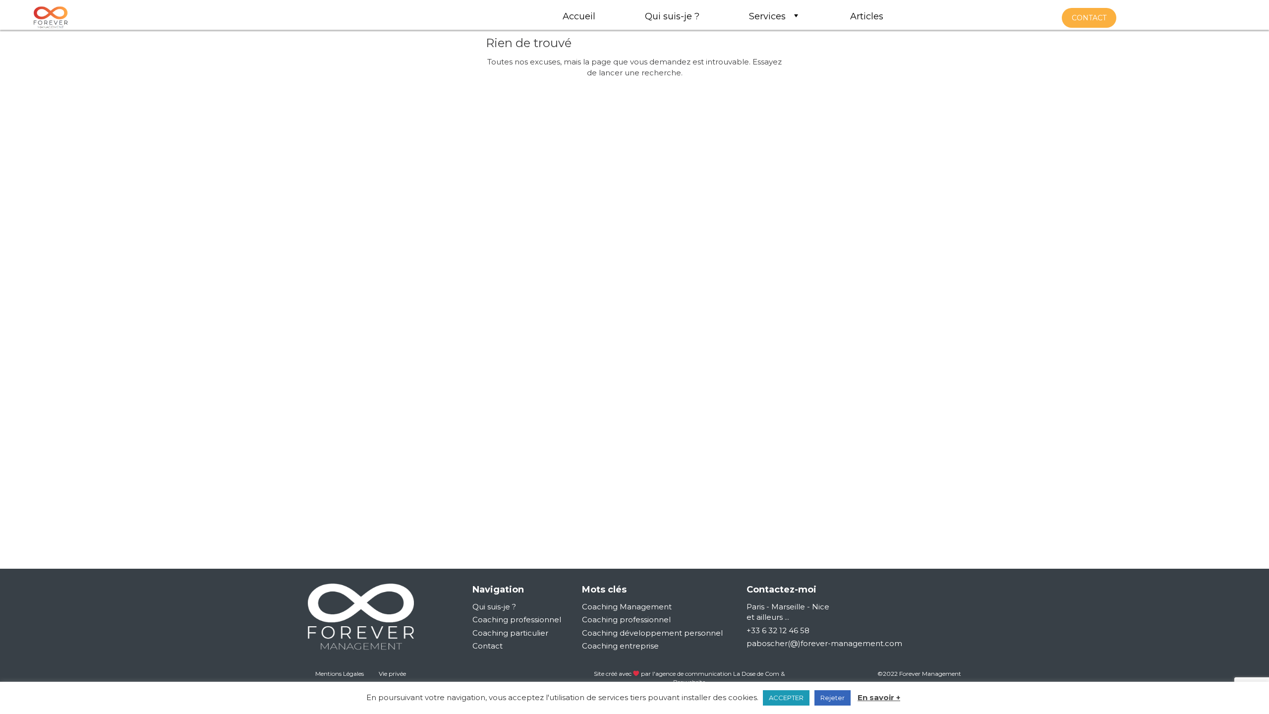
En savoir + (879, 697)
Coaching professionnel (516, 619)
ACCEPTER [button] (786, 698)
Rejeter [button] (832, 698)
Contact (487, 646)
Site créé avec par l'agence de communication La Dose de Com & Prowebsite (689, 678)
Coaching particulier (510, 633)
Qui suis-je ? (494, 606)
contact (1089, 17)
